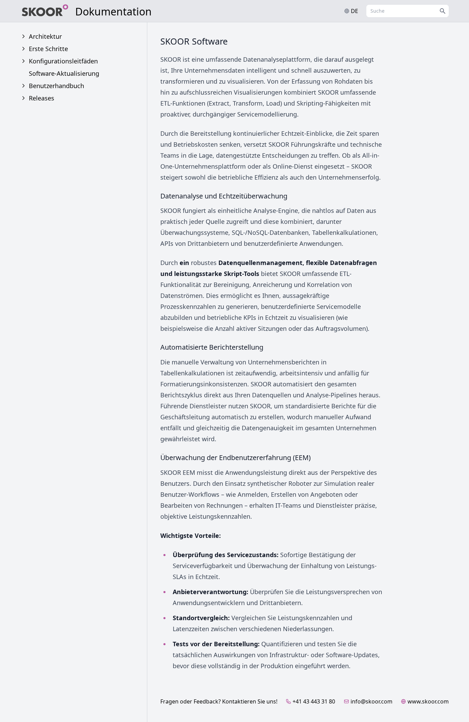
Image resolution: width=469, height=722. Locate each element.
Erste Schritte (48, 49)
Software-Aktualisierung (64, 73)
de (354, 11)
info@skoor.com (371, 701)
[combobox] (407, 11)
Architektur (45, 36)
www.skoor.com (428, 701)
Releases (41, 98)
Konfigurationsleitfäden (63, 61)
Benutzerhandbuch (56, 86)
